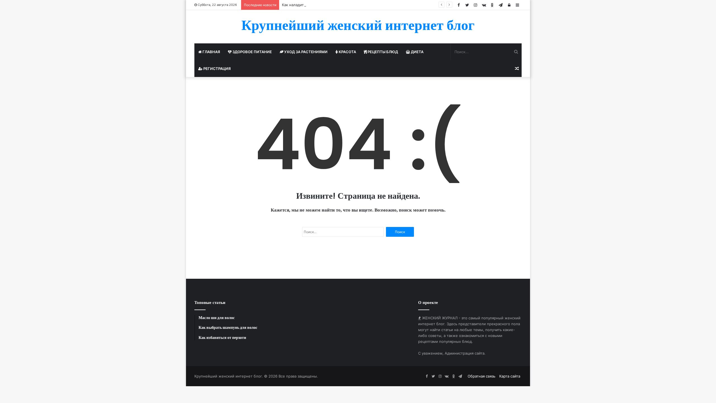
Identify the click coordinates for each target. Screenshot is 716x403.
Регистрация (216, 68)
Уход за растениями (305, 52)
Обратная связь (481, 376)
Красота (347, 52)
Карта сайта (509, 376)
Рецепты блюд (382, 52)
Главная (211, 52)
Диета (416, 52)
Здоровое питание (252, 52)
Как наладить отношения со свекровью (317, 5)
